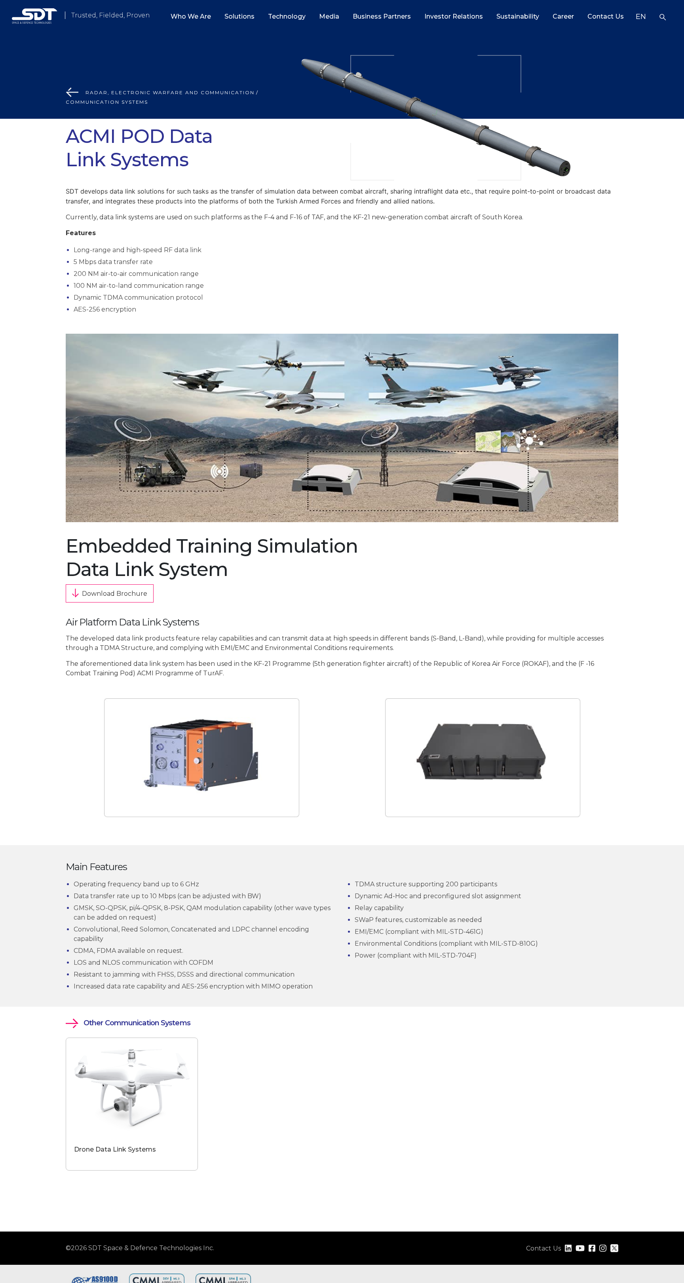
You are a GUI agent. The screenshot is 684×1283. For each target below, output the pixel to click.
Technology (287, 16)
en (641, 16)
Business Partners (382, 16)
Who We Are (191, 16)
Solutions (239, 16)
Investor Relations (453, 16)
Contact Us (605, 16)
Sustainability (517, 16)
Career (563, 16)
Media (329, 16)
